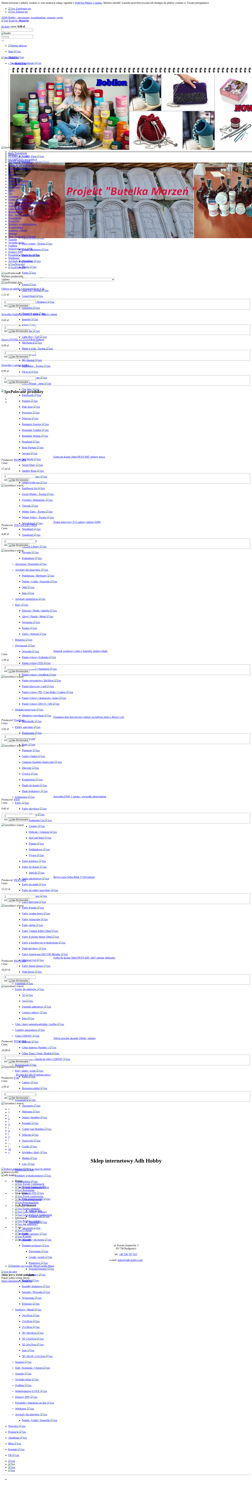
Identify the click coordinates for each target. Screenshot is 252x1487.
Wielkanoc (14, 258)
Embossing (14, 187)
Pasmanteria (14, 218)
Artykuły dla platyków (20, 261)
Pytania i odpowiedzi (33, 1187)
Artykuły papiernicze (19, 168)
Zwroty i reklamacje (33, 1184)
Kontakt (26, 1236)
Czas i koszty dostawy (34, 1211)
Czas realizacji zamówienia (37, 1214)
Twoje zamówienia (32, 1196)
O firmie (27, 1230)
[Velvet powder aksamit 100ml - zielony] (27, 1038)
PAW (17, 799)
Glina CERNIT (16, 208)
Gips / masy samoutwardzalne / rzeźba (29, 202)
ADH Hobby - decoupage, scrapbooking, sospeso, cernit (32, 17)
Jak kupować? (30, 1224)
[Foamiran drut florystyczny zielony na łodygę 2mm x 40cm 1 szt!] (27, 717)
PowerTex (13, 221)
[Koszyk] (11, 1470)
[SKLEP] (11, 1461)
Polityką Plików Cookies (88, 2)
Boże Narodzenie (17, 153)
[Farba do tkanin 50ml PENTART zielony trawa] (27, 456)
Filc (10, 193)
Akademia (13, 1485)
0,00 (16, 1077)
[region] (126, 105)
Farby (11, 190)
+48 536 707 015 (128, 1254)
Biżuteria (13, 174)
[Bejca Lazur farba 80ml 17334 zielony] (27, 877)
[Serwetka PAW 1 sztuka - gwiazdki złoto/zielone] (27, 796)
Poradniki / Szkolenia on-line (24, 255)
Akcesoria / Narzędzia (20, 162)
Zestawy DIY (15, 251)
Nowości (13, 1479)
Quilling (12, 245)
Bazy (11, 171)
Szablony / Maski (17, 230)
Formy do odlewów (19, 199)
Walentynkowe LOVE (20, 248)
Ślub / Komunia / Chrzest (22, 236)
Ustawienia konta (31, 1199)
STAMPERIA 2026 (19, 156)
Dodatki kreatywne (18, 181)
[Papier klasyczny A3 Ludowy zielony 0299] (27, 522)
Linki (25, 1233)
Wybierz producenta (12, 276)
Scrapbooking (15, 227)
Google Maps (46, 1265)
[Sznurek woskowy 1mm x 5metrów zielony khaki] (27, 651)
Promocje (13, 1482)
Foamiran (13, 196)
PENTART (20, 459)
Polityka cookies (31, 1221)
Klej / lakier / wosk (18, 214)
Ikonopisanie (15, 211)
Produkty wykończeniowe (22, 224)
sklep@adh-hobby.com (130, 1260)
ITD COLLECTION (25, 525)
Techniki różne (16, 242)
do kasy (5, 26)
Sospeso (12, 233)
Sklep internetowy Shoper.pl (16, 1281)
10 (9, 1149)
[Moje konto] (11, 1467)
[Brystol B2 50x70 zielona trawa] (8, 1074)
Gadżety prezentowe (19, 205)
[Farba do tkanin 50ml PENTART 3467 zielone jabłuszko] (27, 957)
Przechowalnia (30, 1202)
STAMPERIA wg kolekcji (22, 159)
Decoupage (14, 177)
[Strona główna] (17, 45)
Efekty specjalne (17, 184)
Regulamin (28, 1190)
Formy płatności (31, 1208)
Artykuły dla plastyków (21, 165)
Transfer (12, 239)
